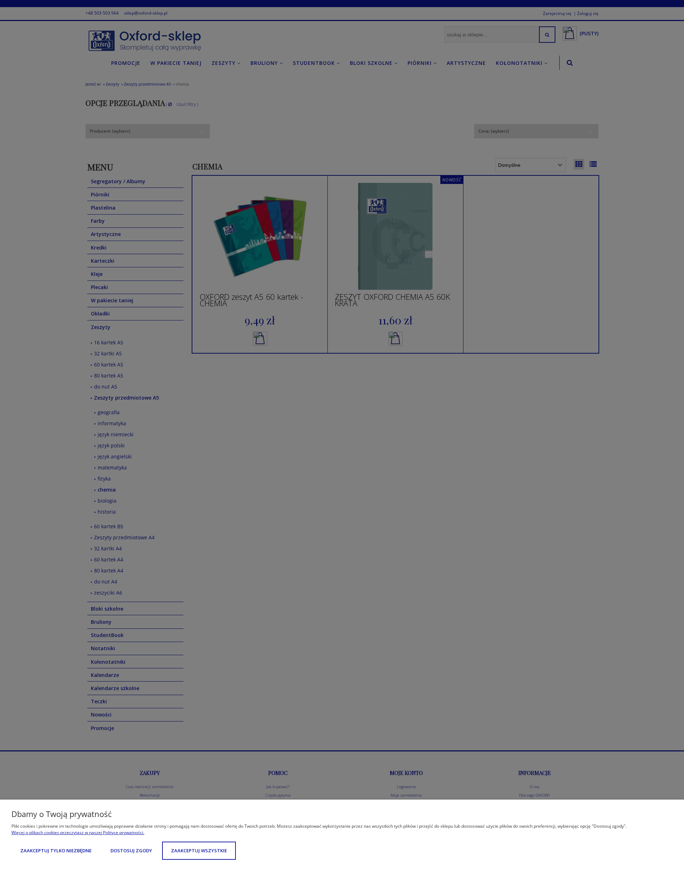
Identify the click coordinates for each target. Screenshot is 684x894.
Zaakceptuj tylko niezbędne (56, 850)
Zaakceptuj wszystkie (199, 850)
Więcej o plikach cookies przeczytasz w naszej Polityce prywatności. (77, 832)
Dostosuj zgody (131, 850)
